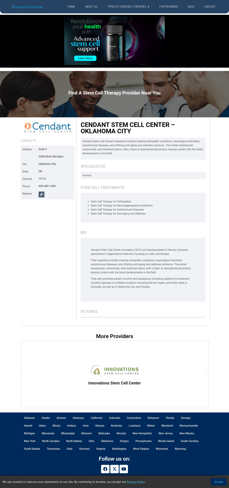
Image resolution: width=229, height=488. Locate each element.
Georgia (185, 418)
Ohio (91, 441)
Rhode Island (166, 441)
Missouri (86, 433)
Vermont (84, 448)
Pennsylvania (143, 441)
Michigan (29, 433)
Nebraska (104, 433)
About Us (91, 6)
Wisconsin (162, 448)
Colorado (114, 418)
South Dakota (32, 448)
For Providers (168, 6)
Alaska (46, 418)
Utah (69, 448)
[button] (41, 194)
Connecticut (134, 418)
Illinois (56, 425)
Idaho (42, 425)
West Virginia (141, 448)
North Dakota (74, 441)
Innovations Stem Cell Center (114, 383)
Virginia (100, 448)
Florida (170, 418)
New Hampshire (142, 433)
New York (29, 441)
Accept (218, 481)
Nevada (121, 433)
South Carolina (189, 441)
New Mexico (187, 433)
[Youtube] (124, 469)
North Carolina (51, 441)
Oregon (124, 441)
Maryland (167, 425)
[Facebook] (105, 469)
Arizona (61, 418)
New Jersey (166, 433)
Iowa (86, 425)
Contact (210, 6)
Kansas (99, 425)
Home (71, 6)
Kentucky (116, 425)
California (96, 418)
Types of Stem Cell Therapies (126, 6)
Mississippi (68, 433)
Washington (119, 448)
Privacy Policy (136, 481)
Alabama (29, 418)
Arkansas (78, 418)
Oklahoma (107, 441)
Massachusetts (189, 425)
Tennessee (53, 448)
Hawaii (28, 425)
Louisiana (134, 425)
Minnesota (48, 433)
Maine (151, 425)
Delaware (153, 418)
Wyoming (180, 448)
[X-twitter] (114, 469)
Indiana (71, 425)
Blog (191, 6)
